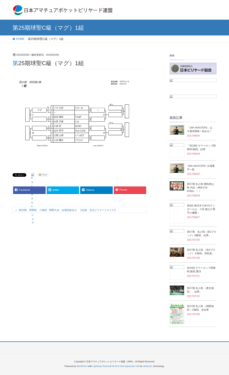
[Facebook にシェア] (32, 199)
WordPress (82, 366)
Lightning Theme (100, 366)
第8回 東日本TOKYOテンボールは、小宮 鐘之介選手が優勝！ (201, 209)
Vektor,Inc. (148, 366)
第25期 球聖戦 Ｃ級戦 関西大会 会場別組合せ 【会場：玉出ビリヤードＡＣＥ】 (68, 210)
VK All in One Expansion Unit (125, 366)
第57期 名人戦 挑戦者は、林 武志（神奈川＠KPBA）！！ (201, 187)
